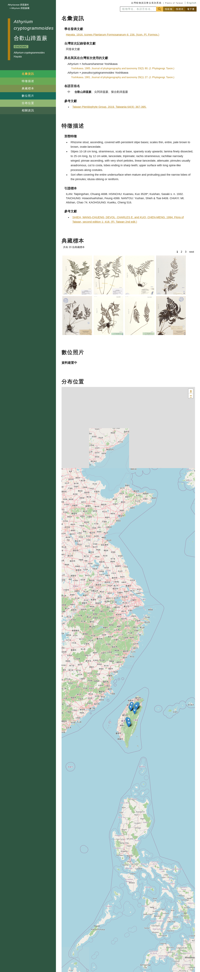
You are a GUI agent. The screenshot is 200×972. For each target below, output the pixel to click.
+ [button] (191, 391)
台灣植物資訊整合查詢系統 (146, 3)
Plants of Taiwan (174, 3)
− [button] (191, 396)
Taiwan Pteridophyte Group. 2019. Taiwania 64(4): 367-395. (109, 106)
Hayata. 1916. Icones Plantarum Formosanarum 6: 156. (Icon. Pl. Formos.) (112, 34)
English (192, 3)
